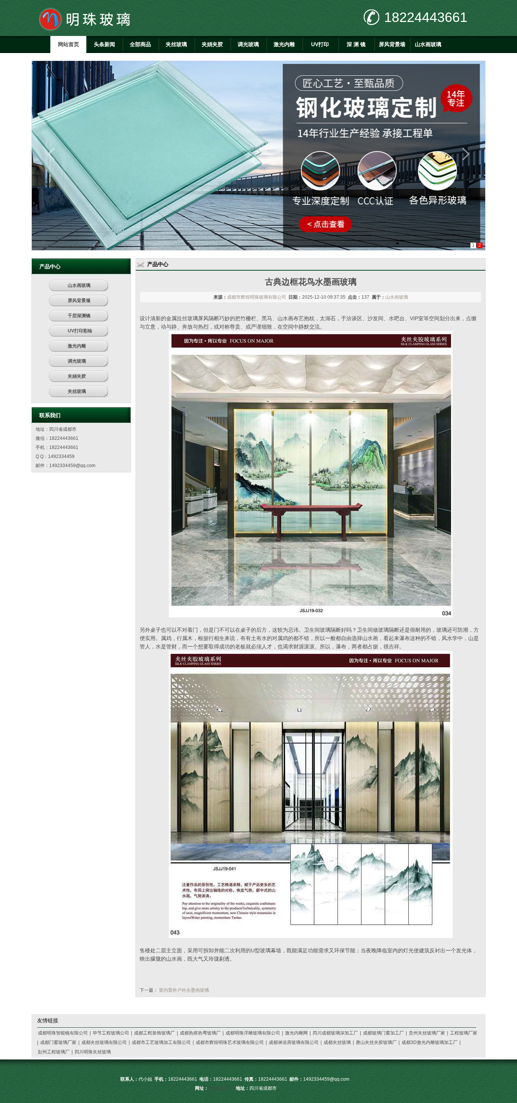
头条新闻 (104, 44)
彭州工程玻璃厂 (54, 1052)
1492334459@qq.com (72, 465)
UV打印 (320, 44)
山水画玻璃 (428, 44)
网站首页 (68, 44)
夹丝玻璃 (176, 44)
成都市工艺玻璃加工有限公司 (161, 1042)
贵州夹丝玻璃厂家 (427, 1033)
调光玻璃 (248, 44)
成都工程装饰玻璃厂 (154, 1033)
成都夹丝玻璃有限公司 (104, 1042)
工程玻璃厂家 (463, 1033)
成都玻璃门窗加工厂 (383, 1033)
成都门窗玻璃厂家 (58, 1042)
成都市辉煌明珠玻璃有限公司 (256, 297)
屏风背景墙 (392, 44)
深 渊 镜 (356, 44)
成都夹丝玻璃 (337, 1042)
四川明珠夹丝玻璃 (93, 1052)
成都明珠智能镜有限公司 (63, 1033)
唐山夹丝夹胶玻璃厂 (376, 1042)
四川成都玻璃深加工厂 (335, 1033)
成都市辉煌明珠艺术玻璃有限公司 (230, 1042)
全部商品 (140, 44)
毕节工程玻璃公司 (111, 1033)
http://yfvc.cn (221, 1088)
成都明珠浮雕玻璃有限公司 (253, 1033)
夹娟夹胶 (212, 44)
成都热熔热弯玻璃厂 (200, 1033)
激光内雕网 (296, 1033)
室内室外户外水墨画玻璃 (184, 990)
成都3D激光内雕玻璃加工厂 (430, 1042)
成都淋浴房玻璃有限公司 (294, 1042)
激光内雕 (284, 44)
